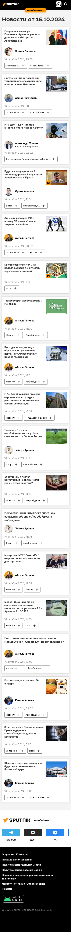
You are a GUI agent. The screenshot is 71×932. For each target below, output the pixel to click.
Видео (9, 205)
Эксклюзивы (12, 65)
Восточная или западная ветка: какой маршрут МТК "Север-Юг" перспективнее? (34, 639)
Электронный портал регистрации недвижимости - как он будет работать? (22, 480)
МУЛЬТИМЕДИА (31, 205)
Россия (33, 252)
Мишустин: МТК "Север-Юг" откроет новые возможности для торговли (22, 558)
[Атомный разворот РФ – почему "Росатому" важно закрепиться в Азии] (56, 224)
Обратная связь (36, 883)
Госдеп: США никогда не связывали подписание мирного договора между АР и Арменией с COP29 (23, 606)
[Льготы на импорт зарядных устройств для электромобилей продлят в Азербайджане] (56, 84)
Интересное (12, 750)
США (28, 625)
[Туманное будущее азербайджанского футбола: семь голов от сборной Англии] (56, 436)
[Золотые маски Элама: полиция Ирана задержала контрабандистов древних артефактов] (56, 733)
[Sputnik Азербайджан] (11, 5)
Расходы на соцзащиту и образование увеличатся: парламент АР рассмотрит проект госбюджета (20, 352)
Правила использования (17, 859)
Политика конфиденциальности (21, 864)
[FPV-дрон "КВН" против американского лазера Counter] (56, 130)
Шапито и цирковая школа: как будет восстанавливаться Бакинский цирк (23, 766)
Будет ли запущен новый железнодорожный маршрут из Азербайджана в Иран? (23, 174)
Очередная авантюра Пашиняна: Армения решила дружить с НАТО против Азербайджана (22, 36)
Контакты (22, 854)
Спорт (9, 464)
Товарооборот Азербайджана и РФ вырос (23, 302)
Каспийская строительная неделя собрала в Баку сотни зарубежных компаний (22, 268)
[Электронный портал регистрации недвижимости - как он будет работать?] (56, 482)
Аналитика (11, 668)
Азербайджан (37, 65)
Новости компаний (13, 883)
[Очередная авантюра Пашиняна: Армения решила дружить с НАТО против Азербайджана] (56, 37)
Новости (10, 335)
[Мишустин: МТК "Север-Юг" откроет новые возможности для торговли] (56, 561)
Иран (32, 750)
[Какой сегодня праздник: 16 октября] (56, 686)
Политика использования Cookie (22, 870)
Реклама (7, 888)
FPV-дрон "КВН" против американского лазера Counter (23, 126)
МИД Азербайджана (36, 417)
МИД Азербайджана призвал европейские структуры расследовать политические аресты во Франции (22, 398)
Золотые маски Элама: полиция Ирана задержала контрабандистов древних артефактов (24, 732)
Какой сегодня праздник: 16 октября (21, 682)
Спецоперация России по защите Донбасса (28, 159)
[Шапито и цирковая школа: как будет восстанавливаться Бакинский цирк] (56, 769)
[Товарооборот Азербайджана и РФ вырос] (56, 306)
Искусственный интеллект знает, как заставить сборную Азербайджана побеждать (29, 516)
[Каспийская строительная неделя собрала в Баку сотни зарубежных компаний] (56, 270)
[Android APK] (13, 899)
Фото (9, 288)
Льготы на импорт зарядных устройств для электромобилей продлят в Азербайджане (23, 81)
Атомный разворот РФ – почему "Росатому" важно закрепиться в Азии (20, 221)
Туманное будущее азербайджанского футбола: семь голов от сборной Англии (23, 433)
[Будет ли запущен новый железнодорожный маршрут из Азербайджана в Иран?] (56, 177)
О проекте (8, 854)
